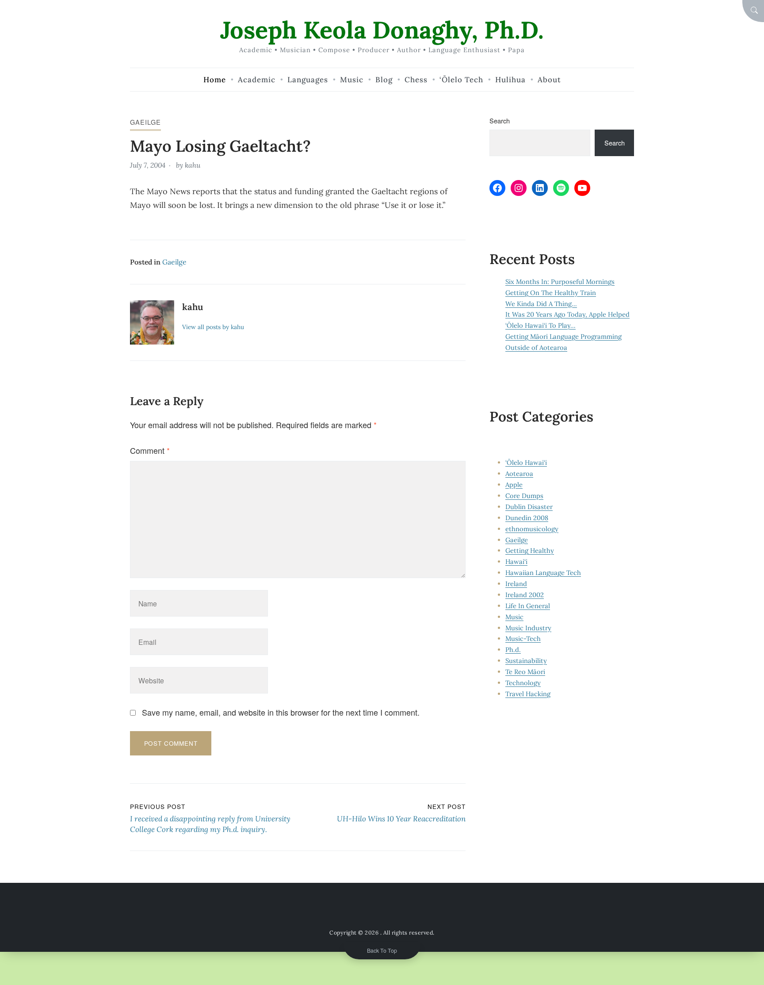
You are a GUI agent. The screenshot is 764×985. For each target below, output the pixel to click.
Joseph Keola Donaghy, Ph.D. (382, 30)
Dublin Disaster (529, 506)
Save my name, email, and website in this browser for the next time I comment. (281, 712)
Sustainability (526, 660)
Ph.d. (513, 649)
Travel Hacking (527, 694)
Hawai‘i (516, 561)
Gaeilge (145, 121)
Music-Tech (523, 638)
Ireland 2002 (524, 594)
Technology (523, 682)
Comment (150, 450)
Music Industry (528, 628)
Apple (514, 484)
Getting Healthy (529, 550)
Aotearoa (519, 473)
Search (499, 120)
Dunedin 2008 (526, 518)
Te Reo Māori (525, 671)
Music (514, 617)
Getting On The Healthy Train (550, 292)
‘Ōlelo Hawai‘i (526, 462)
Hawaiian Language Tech (543, 572)
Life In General (527, 606)
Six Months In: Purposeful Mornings (560, 281)
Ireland (516, 583)
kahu (192, 165)
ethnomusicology (531, 529)
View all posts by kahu (213, 327)
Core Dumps (524, 495)
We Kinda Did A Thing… (541, 303)
